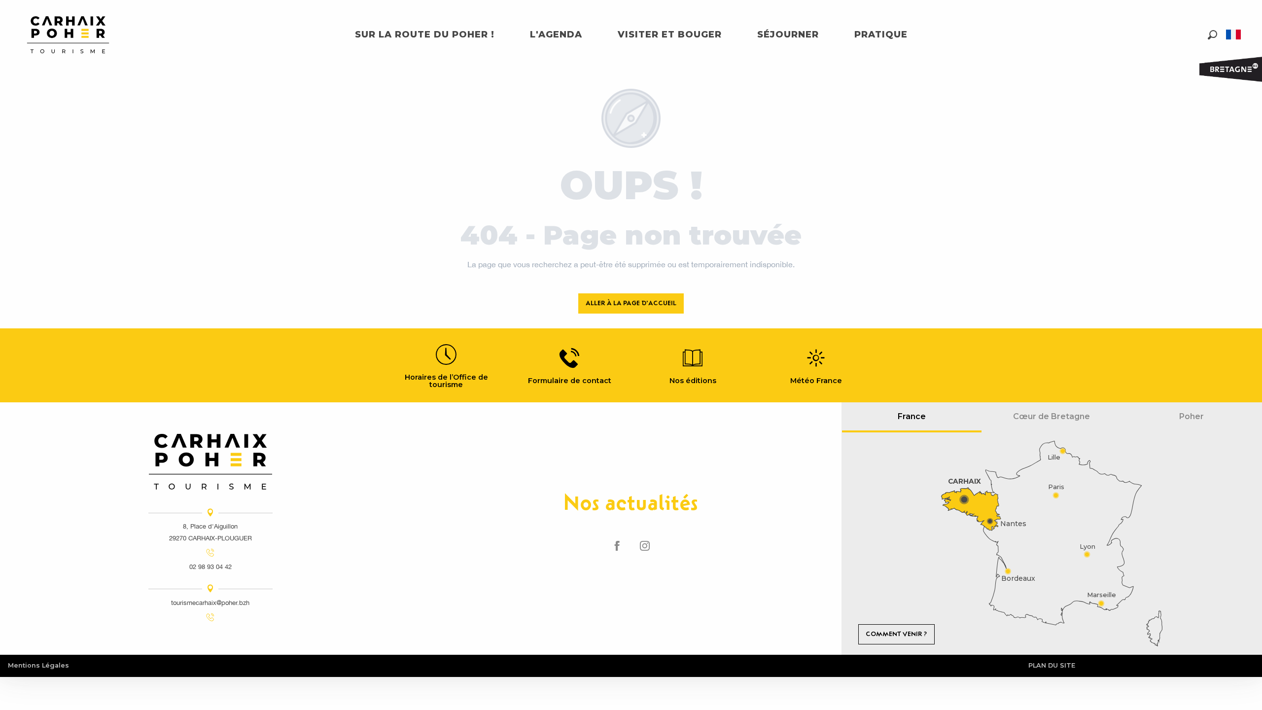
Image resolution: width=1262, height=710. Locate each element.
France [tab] (912, 416)
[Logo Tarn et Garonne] (210, 461)
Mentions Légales (38, 665)
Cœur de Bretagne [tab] (1051, 416)
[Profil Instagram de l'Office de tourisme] (645, 546)
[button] (1212, 34)
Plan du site (1051, 665)
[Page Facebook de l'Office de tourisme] (617, 546)
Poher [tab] (1191, 416)
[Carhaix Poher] (68, 34)
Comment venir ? (896, 634)
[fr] (1234, 34)
